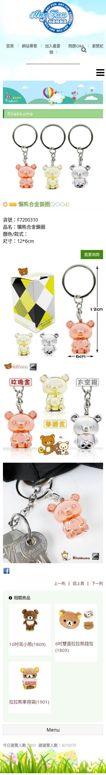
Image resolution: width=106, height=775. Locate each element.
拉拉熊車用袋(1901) (29, 702)
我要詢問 (92, 254)
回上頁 (78, 583)
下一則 (97, 583)
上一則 (59, 583)
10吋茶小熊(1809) (27, 644)
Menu (53, 730)
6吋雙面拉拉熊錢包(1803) (74, 647)
